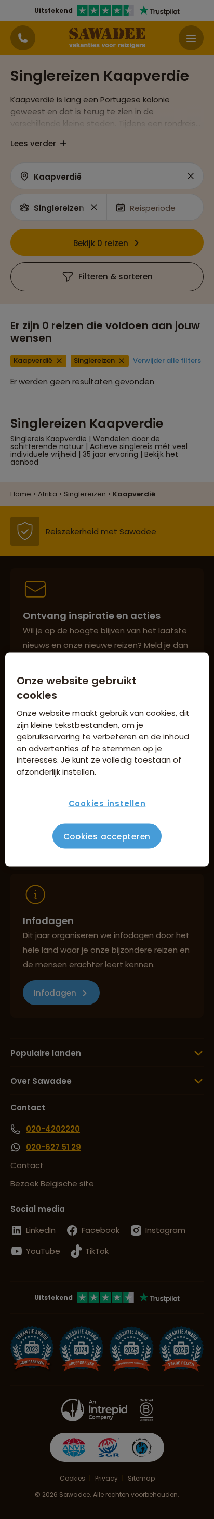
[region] (106, 760)
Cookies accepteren (107, 836)
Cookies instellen (107, 802)
